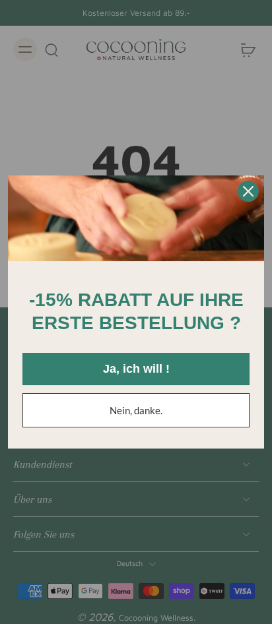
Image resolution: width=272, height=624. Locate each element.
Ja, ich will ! (136, 368)
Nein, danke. (136, 410)
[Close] (248, 191)
